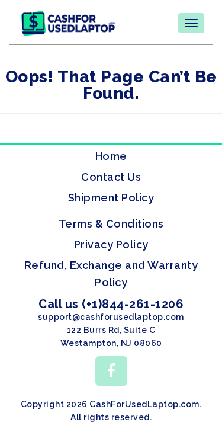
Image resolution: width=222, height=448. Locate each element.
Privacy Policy (111, 244)
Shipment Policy (111, 197)
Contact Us (111, 177)
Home (111, 156)
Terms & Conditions (111, 223)
